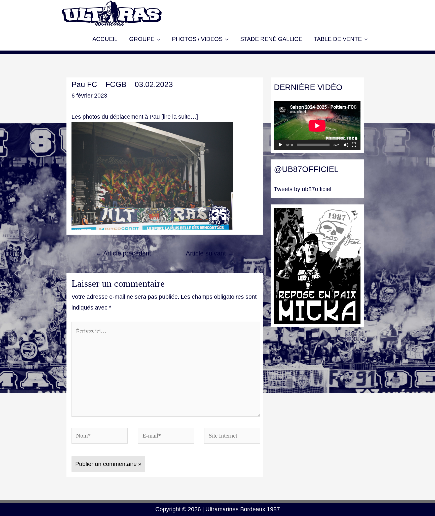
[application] (317, 125)
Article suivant (210, 253)
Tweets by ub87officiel (302, 189)
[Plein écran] (353, 144)
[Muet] (345, 144)
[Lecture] (280, 144)
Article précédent (123, 253)
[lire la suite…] (179, 116)
